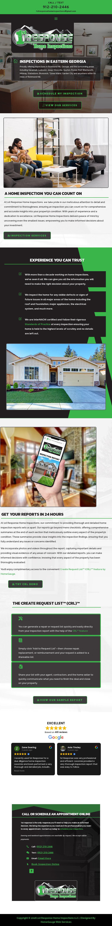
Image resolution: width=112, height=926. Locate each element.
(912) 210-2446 (44, 846)
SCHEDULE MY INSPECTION (61, 93)
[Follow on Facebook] (31, 871)
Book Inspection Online (45, 864)
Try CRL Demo (26, 584)
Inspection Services (28, 235)
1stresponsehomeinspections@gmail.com (56, 11)
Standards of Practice (38, 324)
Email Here (44, 858)
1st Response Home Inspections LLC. (58, 918)
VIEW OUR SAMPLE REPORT (61, 700)
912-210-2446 (56, 7)
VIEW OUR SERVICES (61, 105)
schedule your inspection (71, 829)
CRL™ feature (80, 630)
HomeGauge (48, 922)
